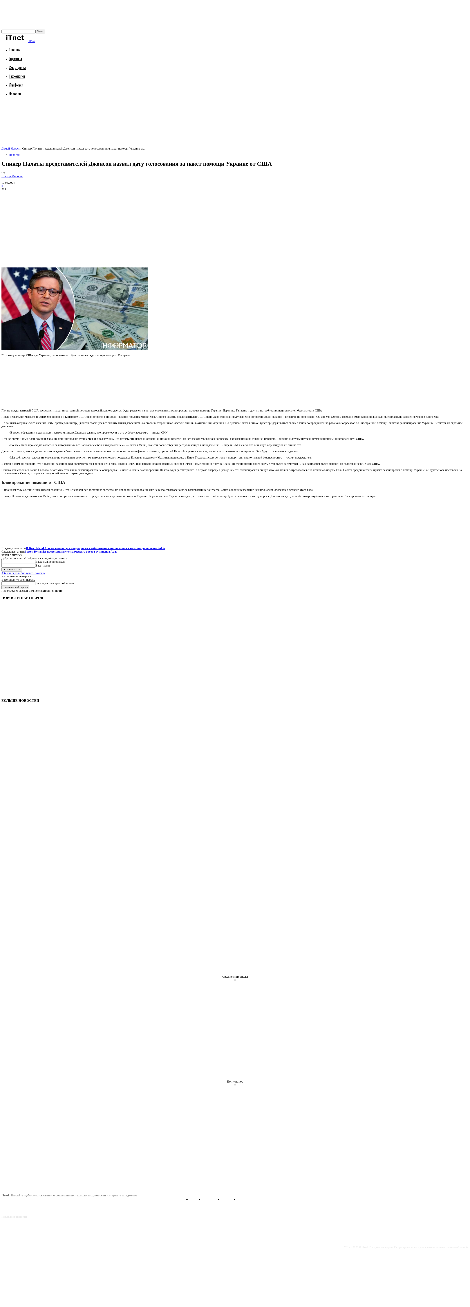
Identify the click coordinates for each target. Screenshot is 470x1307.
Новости (15, 93)
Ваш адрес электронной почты (54, 583)
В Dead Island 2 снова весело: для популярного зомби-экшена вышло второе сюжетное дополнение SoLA (95, 548)
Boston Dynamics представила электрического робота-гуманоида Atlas (71, 551)
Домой (5, 148)
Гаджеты (15, 58)
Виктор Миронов (12, 176)
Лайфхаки (16, 85)
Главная (14, 49)
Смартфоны (17, 67)
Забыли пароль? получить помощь (23, 573)
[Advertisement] (68, 109)
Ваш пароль (42, 565)
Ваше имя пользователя (50, 561)
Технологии (17, 76)
